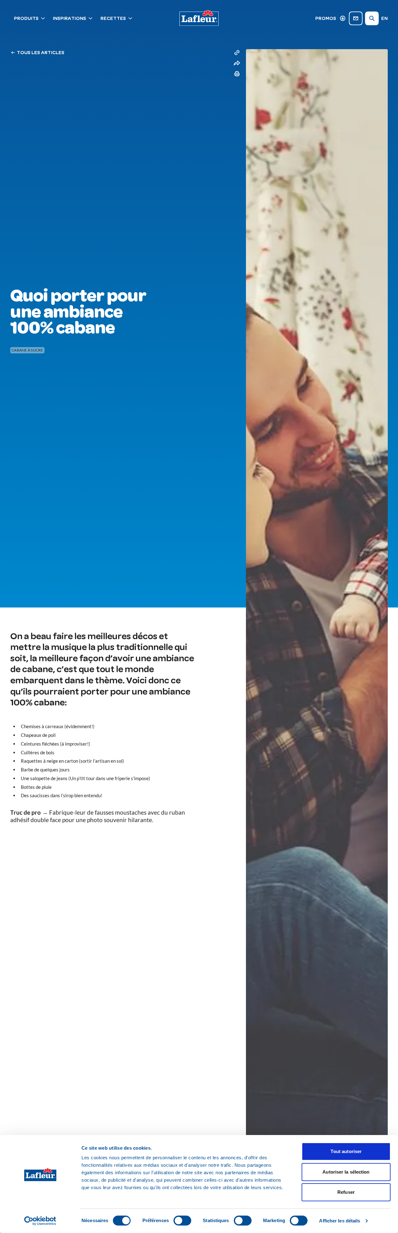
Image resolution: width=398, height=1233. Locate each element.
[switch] (182, 1221)
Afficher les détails (339, 1220)
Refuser (346, 1192)
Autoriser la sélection (345, 1172)
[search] (372, 18)
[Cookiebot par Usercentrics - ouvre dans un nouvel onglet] (40, 1221)
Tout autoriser (346, 1151)
